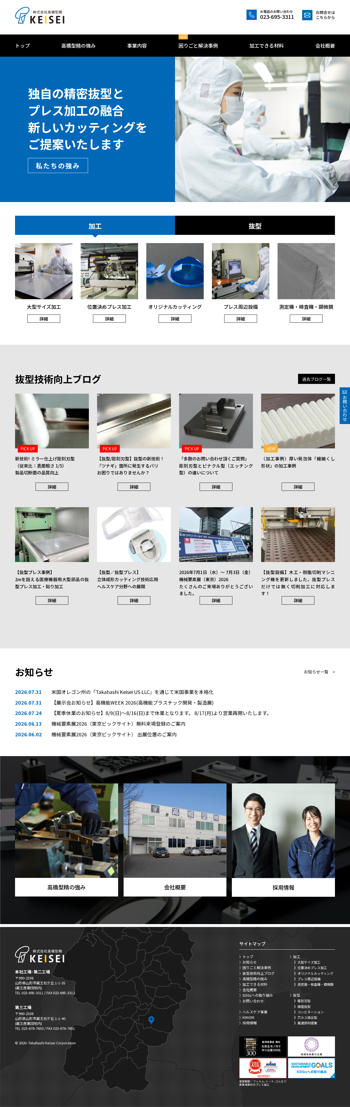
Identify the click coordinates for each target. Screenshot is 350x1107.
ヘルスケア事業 (255, 1011)
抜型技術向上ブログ (259, 973)
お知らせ (250, 962)
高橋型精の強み (78, 45)
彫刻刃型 (304, 1000)
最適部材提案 (307, 1022)
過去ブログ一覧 (316, 379)
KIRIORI (248, 1017)
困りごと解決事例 (198, 45)
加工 (95, 225)
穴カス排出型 (307, 1017)
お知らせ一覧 (319, 671)
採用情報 (250, 1022)
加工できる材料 (266, 45)
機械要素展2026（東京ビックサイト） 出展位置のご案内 (114, 734)
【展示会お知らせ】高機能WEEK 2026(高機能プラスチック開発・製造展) (132, 702)
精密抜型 (304, 1006)
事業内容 (137, 45)
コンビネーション (311, 1012)
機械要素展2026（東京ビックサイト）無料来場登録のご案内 (118, 723)
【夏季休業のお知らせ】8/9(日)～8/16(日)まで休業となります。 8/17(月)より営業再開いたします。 (161, 712)
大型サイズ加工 (309, 962)
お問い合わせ (253, 1001)
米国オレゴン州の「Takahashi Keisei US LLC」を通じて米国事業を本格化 (132, 691)
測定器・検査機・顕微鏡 (316, 984)
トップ (22, 45)
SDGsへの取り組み (258, 995)
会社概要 (325, 45)
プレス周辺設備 (309, 978)
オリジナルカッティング (315, 973)
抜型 (255, 225)
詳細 (43, 318)
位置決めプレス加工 (312, 967)
